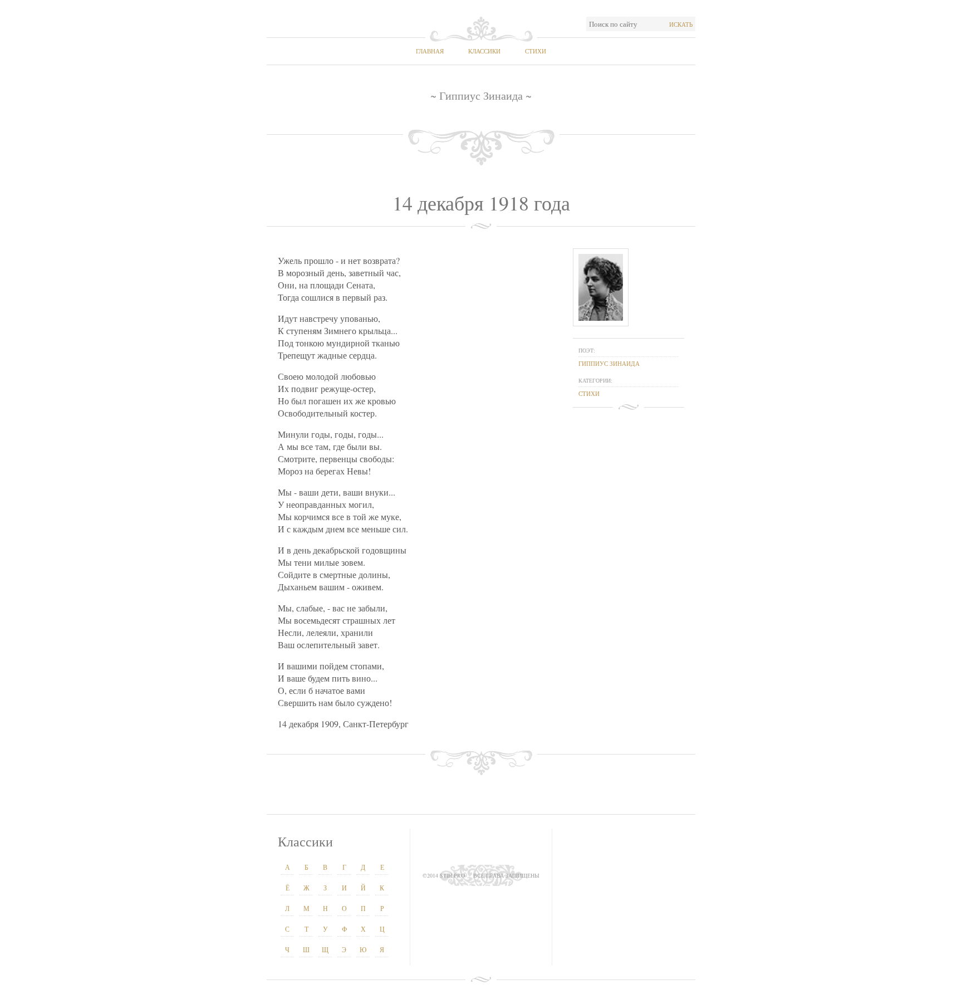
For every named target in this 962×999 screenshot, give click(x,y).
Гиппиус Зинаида (609, 363)
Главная (430, 51)
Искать (681, 24)
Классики (484, 51)
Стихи (535, 51)
